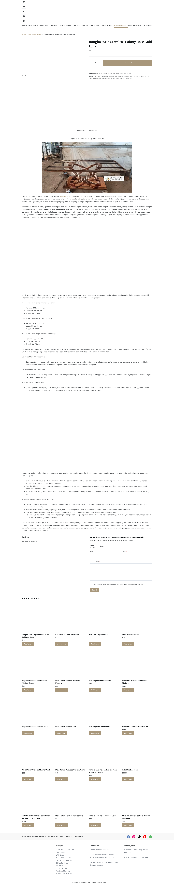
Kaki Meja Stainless (123, 74)
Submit (94, 590)
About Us (69, 837)
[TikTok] (139, 836)
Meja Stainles (123, 76)
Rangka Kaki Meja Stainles (99, 78)
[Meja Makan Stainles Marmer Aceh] (37, 753)
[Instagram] (24, 7)
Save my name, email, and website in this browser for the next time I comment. (118, 584)
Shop (61, 837)
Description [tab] (81, 131)
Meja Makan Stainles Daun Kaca (35, 727)
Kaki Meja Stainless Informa (100, 681)
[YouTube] (24, 16)
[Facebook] (24, 2)
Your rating (93, 546)
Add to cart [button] (28, 644)
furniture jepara (65, 196)
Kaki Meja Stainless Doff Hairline (135, 727)
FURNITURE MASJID (134, 25)
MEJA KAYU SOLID (65, 25)
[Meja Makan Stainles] (137, 618)
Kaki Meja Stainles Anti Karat (67, 635)
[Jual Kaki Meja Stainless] (104, 618)
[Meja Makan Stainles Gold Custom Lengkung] (137, 799)
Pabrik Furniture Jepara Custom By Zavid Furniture (39, 837)
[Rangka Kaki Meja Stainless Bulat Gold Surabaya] (37, 618)
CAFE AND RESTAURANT (30, 25)
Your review (95, 561)
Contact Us (79, 837)
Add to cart (127, 63)
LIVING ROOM (148, 25)
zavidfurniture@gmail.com (105, 857)
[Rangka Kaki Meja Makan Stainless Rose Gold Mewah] (104, 753)
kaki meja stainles (109, 76)
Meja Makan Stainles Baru (65, 727)
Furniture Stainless (120, 25)
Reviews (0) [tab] (93, 131)
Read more (95, 644)
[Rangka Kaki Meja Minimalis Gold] (104, 799)
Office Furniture (107, 25)
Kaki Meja (98, 76)
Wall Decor (54, 25)
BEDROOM (60, 866)
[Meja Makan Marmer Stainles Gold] (70, 799)
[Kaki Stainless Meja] (137, 753)
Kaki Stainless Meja (130, 770)
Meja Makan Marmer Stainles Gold (69, 816)
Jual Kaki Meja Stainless (98, 635)
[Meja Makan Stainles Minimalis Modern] (70, 664)
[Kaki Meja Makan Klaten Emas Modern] (137, 664)
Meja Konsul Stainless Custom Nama (70, 770)
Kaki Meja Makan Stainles (99, 727)
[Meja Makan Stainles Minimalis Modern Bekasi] (37, 664)
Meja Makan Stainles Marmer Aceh (36, 770)
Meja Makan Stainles (130, 635)
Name (93, 552)
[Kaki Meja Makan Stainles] (104, 710)
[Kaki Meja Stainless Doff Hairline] (137, 710)
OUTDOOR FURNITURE (81, 25)
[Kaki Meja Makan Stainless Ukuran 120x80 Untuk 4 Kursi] (37, 799)
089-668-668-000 (103, 850)
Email (124, 552)
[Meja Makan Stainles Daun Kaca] (37, 710)
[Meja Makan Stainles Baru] (70, 710)
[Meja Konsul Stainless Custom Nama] (70, 753)
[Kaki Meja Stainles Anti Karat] (70, 618)
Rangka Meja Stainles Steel (122, 78)
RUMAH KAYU (95, 25)
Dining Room (44, 25)
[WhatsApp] (24, 21)
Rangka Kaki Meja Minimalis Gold (102, 816)
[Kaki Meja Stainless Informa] (104, 664)
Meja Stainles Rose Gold (139, 76)
